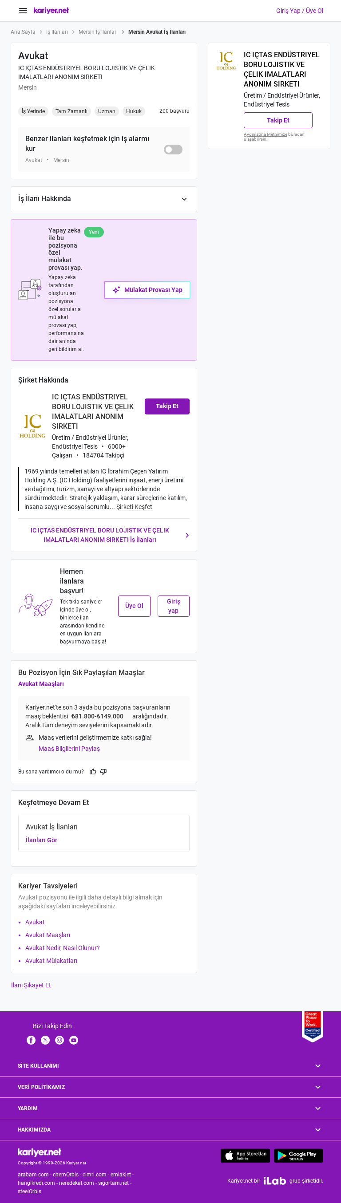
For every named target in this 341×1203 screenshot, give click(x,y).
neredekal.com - (78, 1183)
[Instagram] (59, 1039)
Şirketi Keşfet (134, 506)
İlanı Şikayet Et (31, 985)
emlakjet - (123, 1174)
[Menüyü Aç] (23, 10)
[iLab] (275, 1180)
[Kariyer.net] (39, 1152)
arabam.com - (35, 1174)
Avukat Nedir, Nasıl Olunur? (62, 947)
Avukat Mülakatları (51, 960)
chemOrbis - (68, 1174)
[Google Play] (298, 1155)
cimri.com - (97, 1174)
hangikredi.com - (38, 1183)
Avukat (35, 922)
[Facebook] (31, 1039)
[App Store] (245, 1155)
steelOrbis (29, 1191)
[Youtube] (73, 1039)
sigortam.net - (115, 1183)
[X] (45, 1039)
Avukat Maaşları (41, 683)
